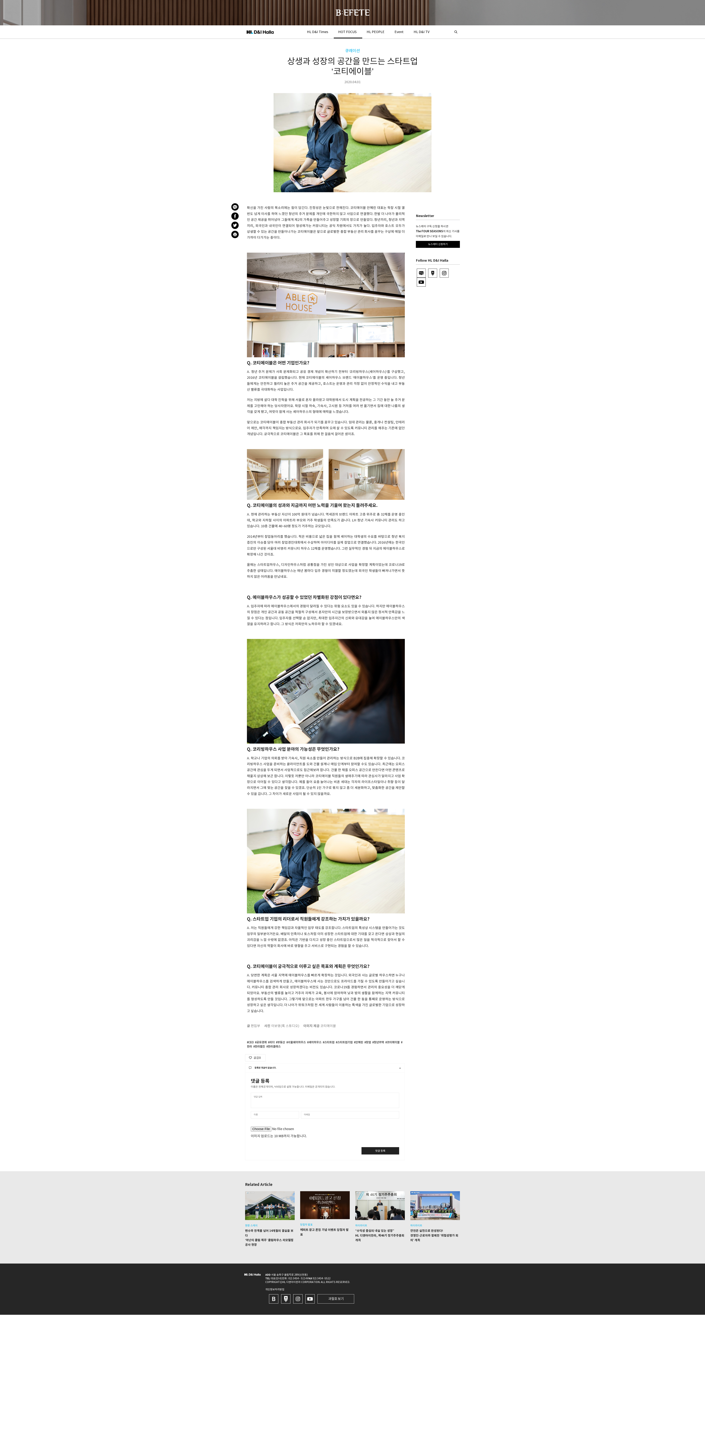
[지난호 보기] (335, 1298)
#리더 (271, 1042)
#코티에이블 (392, 1042)
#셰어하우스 (314, 1042)
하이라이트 (361, 1225)
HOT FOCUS (347, 32)
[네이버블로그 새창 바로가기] (273, 1298)
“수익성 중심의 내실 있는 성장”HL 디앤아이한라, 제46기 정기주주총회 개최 (379, 1235)
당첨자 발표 (306, 1225)
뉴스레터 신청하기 (438, 244)
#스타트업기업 (344, 1042)
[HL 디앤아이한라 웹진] (353, 12)
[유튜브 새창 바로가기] (310, 1298)
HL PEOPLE (375, 32)
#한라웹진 (259, 1046)
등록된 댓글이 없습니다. (265, 1068)
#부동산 (280, 1042)
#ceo (250, 1042)
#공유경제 (261, 1042)
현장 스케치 (251, 1225)
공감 (257, 1058)
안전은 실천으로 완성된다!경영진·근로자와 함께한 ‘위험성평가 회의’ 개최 (434, 1235)
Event (399, 32)
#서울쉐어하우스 (296, 1042)
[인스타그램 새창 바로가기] (298, 1298)
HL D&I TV (421, 32)
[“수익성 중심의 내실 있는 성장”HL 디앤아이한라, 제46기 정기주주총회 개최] (380, 1205)
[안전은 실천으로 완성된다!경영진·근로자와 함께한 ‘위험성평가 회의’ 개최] (435, 1205)
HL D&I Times (317, 32)
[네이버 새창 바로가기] (285, 1298)
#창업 (367, 1042)
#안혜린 (358, 1042)
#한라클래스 (273, 1046)
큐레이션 (352, 51)
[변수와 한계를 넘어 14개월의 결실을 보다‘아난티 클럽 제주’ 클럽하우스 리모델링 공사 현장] (270, 1205)
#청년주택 (378, 1042)
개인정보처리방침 (274, 1289)
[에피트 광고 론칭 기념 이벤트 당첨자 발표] (325, 1205)
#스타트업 (329, 1042)
